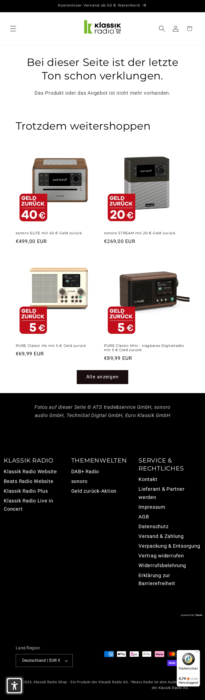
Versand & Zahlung (161, 536)
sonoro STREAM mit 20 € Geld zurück (139, 233)
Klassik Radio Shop (50, 682)
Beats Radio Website (28, 481)
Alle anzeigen (102, 377)
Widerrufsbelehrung (162, 565)
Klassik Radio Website (30, 471)
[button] (13, 28)
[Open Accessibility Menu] (14, 685)
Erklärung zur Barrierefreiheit (156, 579)
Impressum (152, 507)
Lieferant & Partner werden (161, 493)
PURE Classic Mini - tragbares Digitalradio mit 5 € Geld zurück (144, 348)
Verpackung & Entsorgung (169, 546)
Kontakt (147, 479)
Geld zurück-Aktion (94, 491)
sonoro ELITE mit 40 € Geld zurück (49, 233)
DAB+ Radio (85, 471)
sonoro (79, 481)
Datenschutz (153, 526)
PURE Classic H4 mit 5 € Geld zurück (51, 346)
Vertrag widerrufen (161, 556)
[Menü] (197, 653)
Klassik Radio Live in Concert (28, 505)
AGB (143, 517)
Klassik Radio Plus (26, 491)
